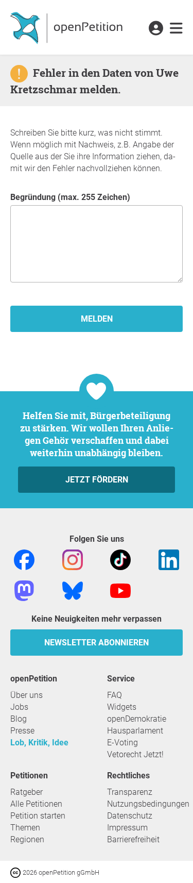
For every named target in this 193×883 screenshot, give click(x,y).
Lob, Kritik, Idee (39, 742)
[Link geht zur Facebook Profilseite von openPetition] (24, 559)
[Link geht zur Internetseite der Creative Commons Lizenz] (16, 872)
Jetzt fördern (96, 480)
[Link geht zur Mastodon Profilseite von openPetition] (24, 590)
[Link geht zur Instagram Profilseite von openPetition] (72, 559)
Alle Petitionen (36, 804)
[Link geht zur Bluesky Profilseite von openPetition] (72, 590)
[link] (176, 29)
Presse (22, 731)
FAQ (114, 695)
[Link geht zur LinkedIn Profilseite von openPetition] (169, 559)
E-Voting (122, 742)
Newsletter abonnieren (96, 642)
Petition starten (37, 816)
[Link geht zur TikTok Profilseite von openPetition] (120, 559)
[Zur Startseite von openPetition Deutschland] (67, 27)
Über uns (26, 695)
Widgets (121, 707)
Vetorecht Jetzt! (135, 754)
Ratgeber (26, 792)
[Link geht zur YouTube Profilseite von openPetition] (120, 590)
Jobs (19, 707)
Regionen (27, 839)
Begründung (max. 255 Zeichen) (70, 197)
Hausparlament (135, 731)
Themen (25, 827)
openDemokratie (136, 719)
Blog (18, 719)
